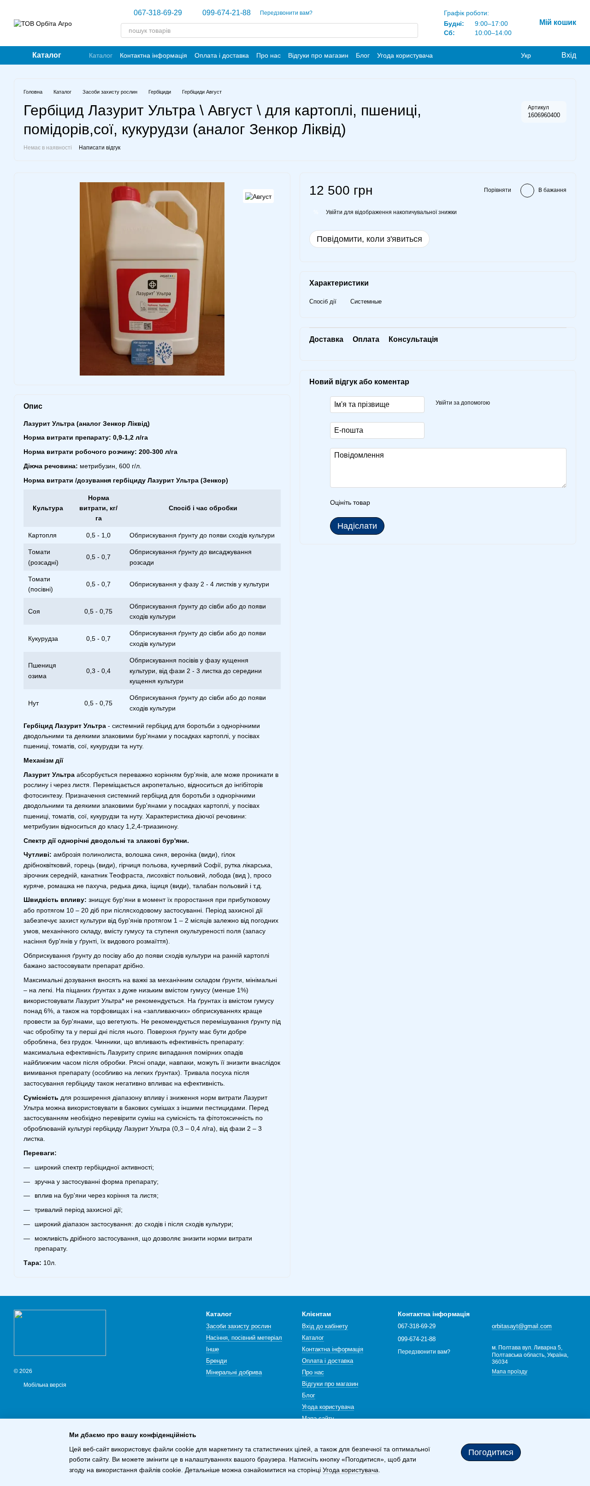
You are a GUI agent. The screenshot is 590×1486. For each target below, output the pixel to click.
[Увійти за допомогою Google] (514, 403)
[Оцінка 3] (414, 502)
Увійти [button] (334, 212)
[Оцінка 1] (385, 502)
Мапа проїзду (509, 1371)
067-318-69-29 (158, 13)
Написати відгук (99, 147)
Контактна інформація (153, 55)
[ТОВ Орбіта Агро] (60, 1332)
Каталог (100, 55)
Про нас (268, 55)
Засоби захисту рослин (238, 1326)
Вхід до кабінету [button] (325, 1326)
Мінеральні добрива (234, 1372)
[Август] (258, 196)
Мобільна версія (44, 1385)
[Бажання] (488, 55)
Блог (363, 55)
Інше (212, 1349)
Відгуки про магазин (318, 55)
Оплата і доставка (222, 55)
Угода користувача (405, 55)
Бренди (216, 1360)
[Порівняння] (507, 55)
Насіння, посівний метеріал (244, 1337)
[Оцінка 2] (400, 502)
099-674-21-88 (226, 13)
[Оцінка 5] (444, 502)
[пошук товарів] (410, 30)
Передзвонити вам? (286, 13)
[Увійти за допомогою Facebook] (500, 403)
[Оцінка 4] (429, 502)
